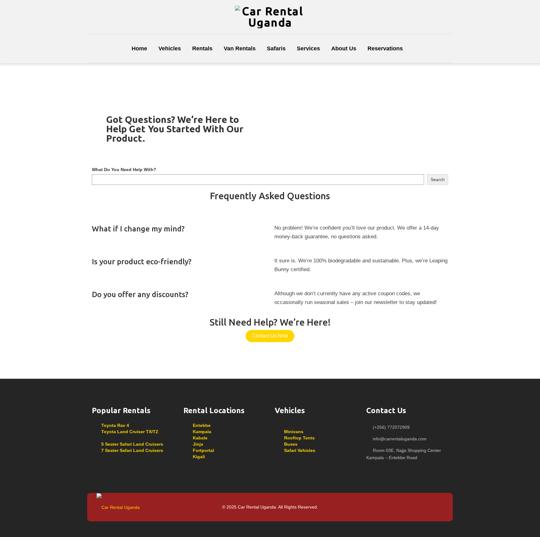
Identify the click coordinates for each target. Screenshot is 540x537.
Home (139, 48)
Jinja (198, 444)
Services (308, 48)
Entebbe (202, 425)
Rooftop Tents (299, 437)
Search (438, 179)
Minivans (293, 431)
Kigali (199, 456)
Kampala (202, 431)
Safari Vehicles (299, 450)
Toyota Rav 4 (115, 425)
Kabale (200, 437)
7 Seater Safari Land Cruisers (132, 450)
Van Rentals (240, 48)
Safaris (276, 48)
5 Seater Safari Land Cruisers (132, 444)
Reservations (385, 48)
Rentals (202, 48)
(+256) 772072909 (391, 427)
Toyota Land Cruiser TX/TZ (129, 431)
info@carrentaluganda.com (400, 438)
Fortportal (203, 450)
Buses (291, 444)
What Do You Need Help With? (124, 169)
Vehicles (169, 48)
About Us (343, 48)
